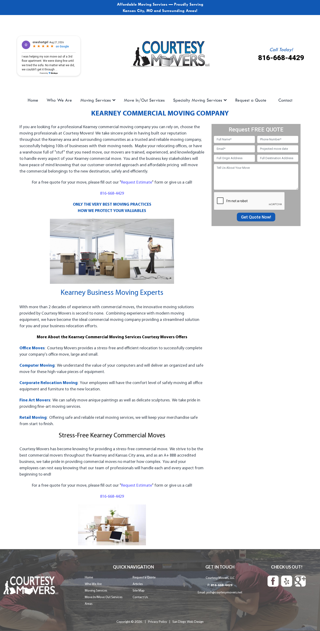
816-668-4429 (281, 58)
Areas (89, 604)
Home (33, 100)
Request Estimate (136, 182)
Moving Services (95, 100)
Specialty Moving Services (197, 100)
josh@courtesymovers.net (224, 592)
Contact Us (140, 597)
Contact (285, 100)
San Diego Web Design (188, 621)
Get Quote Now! (256, 217)
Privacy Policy (157, 621)
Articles (138, 584)
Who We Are (59, 100)
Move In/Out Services (144, 100)
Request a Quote (250, 100)
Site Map (139, 591)
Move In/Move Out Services (104, 597)
